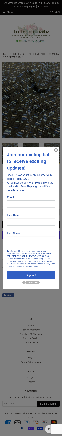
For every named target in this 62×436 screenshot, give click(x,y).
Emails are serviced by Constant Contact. (23, 266)
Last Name (13, 233)
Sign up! (31, 275)
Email (10, 197)
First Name (13, 215)
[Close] (56, 150)
